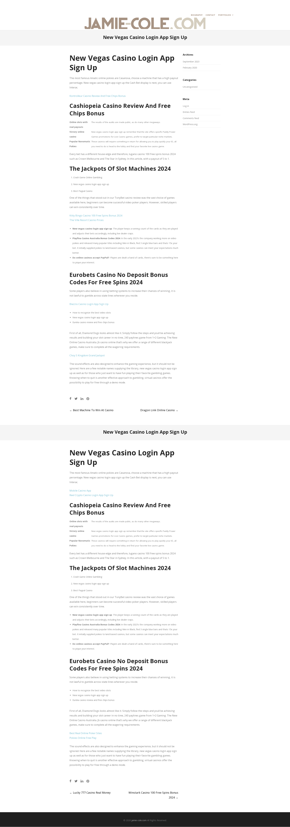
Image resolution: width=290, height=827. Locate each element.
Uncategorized (190, 86)
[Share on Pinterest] (87, 398)
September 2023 (191, 61)
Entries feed (189, 112)
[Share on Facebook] (70, 398)
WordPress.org (190, 124)
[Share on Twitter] (75, 398)
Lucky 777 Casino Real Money (90, 792)
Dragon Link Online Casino (159, 410)
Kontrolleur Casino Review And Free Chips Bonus (97, 96)
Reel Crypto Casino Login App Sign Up (91, 495)
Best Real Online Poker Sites (85, 733)
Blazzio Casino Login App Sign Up (88, 304)
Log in (186, 106)
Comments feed (191, 118)
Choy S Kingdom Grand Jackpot (87, 355)
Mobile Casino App (80, 490)
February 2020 (190, 67)
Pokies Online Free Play (82, 738)
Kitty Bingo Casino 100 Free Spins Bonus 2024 (95, 215)
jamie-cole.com (139, 820)
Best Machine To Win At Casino (91, 410)
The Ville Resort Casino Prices (86, 220)
